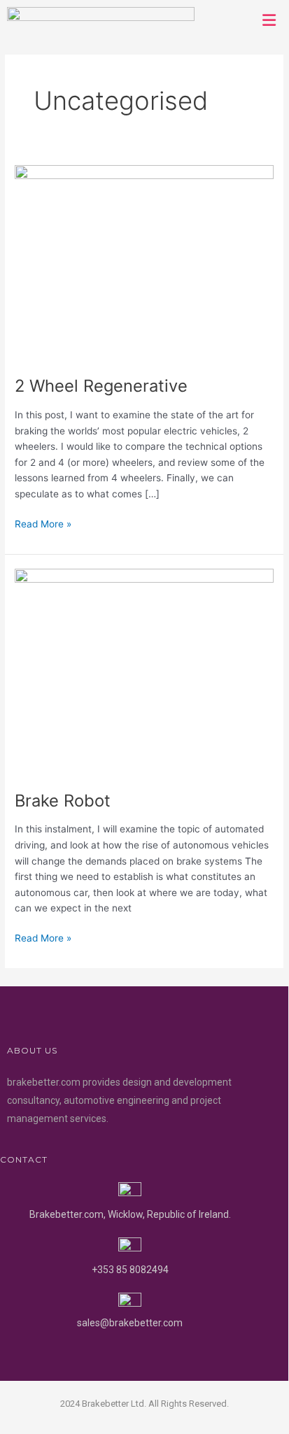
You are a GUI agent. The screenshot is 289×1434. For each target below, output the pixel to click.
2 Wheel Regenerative (101, 386)
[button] (269, 20)
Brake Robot (63, 800)
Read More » (43, 523)
